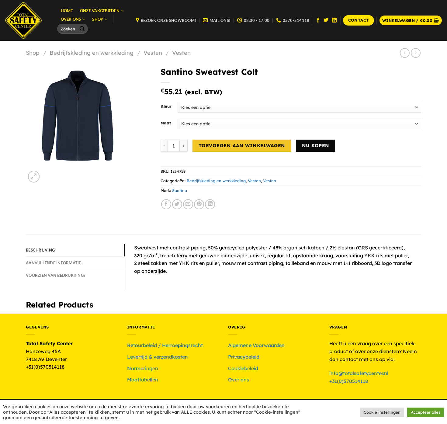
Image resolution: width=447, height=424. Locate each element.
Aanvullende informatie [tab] (53, 262)
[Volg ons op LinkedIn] (334, 20)
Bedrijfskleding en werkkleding (91, 52)
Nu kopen (315, 145)
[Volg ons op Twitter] (326, 20)
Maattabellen (142, 380)
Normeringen (142, 368)
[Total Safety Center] (26, 20)
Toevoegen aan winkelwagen (242, 145)
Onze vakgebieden (100, 10)
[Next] (48, 173)
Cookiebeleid (243, 368)
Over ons (71, 19)
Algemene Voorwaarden (256, 345)
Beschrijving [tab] (40, 250)
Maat (166, 123)
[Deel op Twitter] (177, 204)
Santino (179, 190)
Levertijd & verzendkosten (157, 357)
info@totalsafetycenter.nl (359, 373)
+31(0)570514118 (348, 381)
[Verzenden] (82, 29)
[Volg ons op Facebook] (318, 20)
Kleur (166, 106)
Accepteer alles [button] (425, 412)
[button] (410, 21)
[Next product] (404, 52)
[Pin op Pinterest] (199, 204)
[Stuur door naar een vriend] (188, 204)
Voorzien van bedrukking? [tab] (55, 275)
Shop (97, 19)
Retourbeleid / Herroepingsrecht (165, 345)
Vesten (153, 52)
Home (67, 10)
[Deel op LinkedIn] (210, 204)
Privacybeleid (243, 357)
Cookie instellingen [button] (382, 412)
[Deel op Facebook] (166, 204)
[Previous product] (415, 52)
